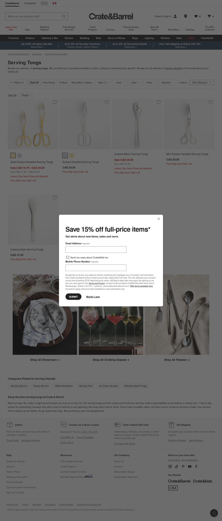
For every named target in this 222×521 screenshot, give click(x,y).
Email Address (77, 243)
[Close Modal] (158, 219)
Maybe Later (93, 296)
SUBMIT (73, 296)
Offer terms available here (141, 286)
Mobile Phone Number (81, 261)
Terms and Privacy (97, 283)
